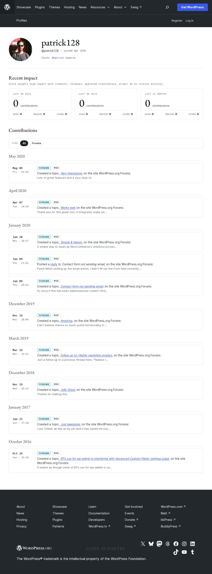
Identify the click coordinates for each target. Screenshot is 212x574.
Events (129, 513)
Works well (67, 207)
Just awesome (70, 424)
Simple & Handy (71, 242)
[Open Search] (167, 7)
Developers (97, 519)
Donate (132, 519)
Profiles (22, 20)
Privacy (22, 526)
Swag (130, 526)
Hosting (22, 519)
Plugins (57, 519)
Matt (166, 513)
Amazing (66, 320)
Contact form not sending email (81, 286)
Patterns (58, 526)
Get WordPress (192, 7)
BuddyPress (171, 526)
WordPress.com (173, 506)
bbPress (168, 519)
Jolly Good (67, 389)
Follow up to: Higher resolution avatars (86, 355)
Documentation (99, 513)
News (20, 513)
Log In (189, 20)
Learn (92, 506)
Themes (58, 513)
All (24, 143)
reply (53, 264)
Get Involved (134, 506)
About (21, 506)
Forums (36, 143)
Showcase (60, 506)
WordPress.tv (100, 526)
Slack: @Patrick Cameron (58, 58)
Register (177, 20)
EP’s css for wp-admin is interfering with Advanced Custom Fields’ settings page (114, 458)
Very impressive (71, 173)
